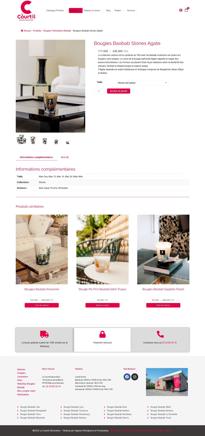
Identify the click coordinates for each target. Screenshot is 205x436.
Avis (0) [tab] (65, 157)
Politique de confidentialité (133, 430)
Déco (19, 380)
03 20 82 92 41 (53, 386)
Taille (99, 82)
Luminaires (22, 376)
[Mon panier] (186, 10)
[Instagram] (134, 376)
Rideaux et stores (92, 10)
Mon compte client (26, 391)
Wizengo (113, 430)
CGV (170, 430)
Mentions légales (157, 430)
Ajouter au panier (118, 91)
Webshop (74, 10)
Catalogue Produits (55, 10)
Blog (108, 10)
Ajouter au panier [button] (102, 305)
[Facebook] (127, 376)
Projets (118, 10)
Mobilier (21, 369)
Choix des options (42, 305)
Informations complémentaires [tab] (36, 157)
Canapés (21, 373)
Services (131, 10)
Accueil (27, 30)
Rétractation (23, 394)
